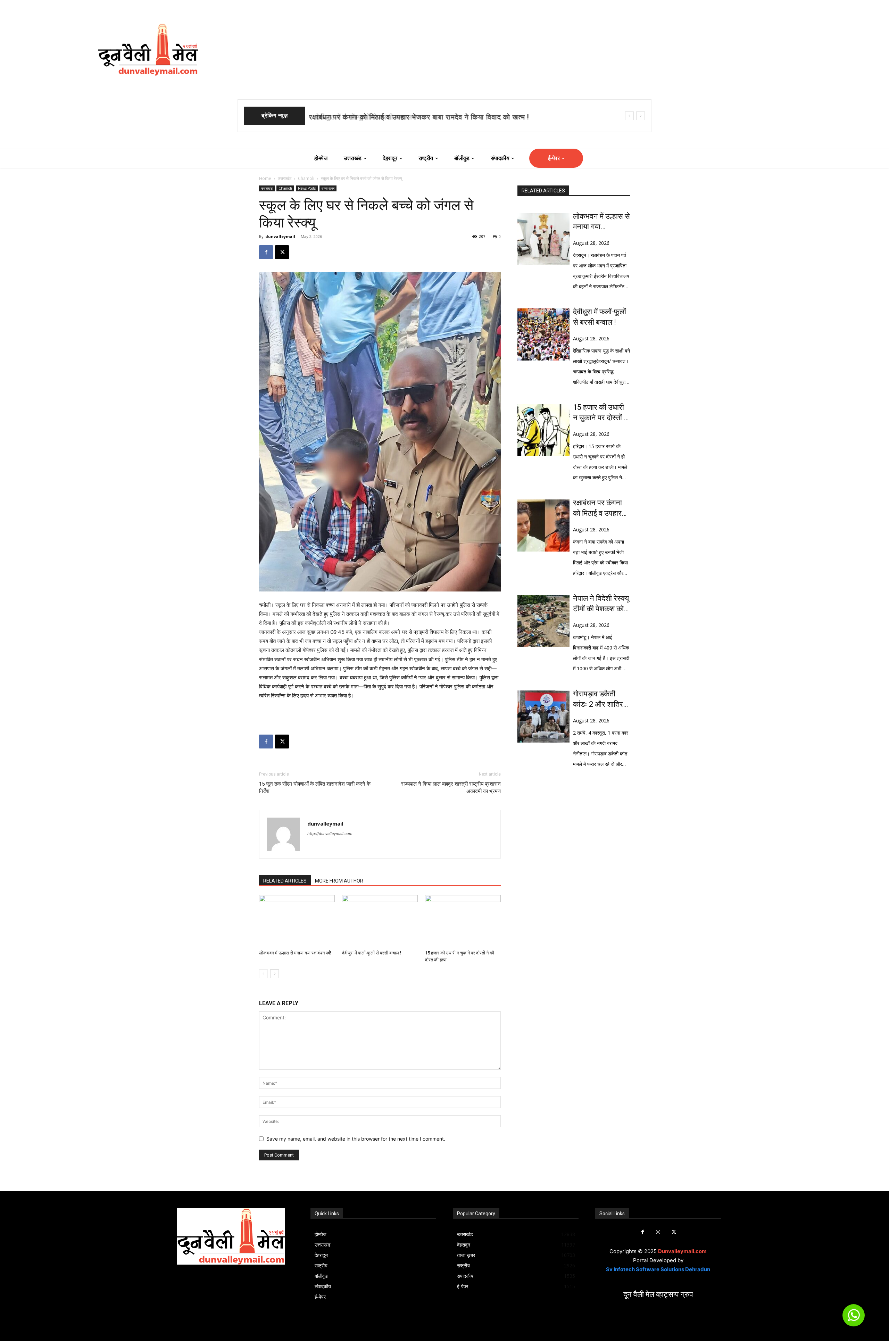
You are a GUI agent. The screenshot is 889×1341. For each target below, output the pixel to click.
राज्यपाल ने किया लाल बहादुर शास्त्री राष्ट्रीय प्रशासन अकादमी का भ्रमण (451, 787)
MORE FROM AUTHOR (339, 881)
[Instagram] (658, 1232)
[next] (640, 115)
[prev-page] (263, 973)
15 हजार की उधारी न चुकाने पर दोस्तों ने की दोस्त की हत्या (600, 413)
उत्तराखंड (284, 178)
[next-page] (274, 973)
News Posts (307, 188)
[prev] (629, 115)
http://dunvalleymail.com (329, 833)
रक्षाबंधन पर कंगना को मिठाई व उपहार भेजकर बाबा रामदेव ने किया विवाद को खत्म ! (601, 508)
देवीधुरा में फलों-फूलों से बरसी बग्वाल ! (360, 117)
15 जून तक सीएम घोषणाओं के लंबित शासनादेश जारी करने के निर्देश (315, 787)
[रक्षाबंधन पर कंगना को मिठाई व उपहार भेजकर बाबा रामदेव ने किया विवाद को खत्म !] (543, 525)
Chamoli (306, 178)
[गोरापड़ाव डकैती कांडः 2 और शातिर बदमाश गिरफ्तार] (543, 716)
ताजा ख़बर (328, 188)
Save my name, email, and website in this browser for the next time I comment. (355, 1139)
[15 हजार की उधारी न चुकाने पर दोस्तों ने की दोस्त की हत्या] (463, 921)
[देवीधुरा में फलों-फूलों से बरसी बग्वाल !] (380, 921)
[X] (282, 252)
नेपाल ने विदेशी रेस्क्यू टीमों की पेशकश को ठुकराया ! (601, 604)
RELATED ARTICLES (285, 881)
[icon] (853, 1318)
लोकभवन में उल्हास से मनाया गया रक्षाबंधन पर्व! (295, 952)
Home (265, 178)
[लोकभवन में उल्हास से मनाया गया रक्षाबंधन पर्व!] (297, 921)
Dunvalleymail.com (682, 1251)
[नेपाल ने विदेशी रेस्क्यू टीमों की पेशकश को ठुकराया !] (543, 621)
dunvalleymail (280, 236)
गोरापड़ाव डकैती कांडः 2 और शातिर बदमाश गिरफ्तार (598, 699)
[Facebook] (266, 252)
